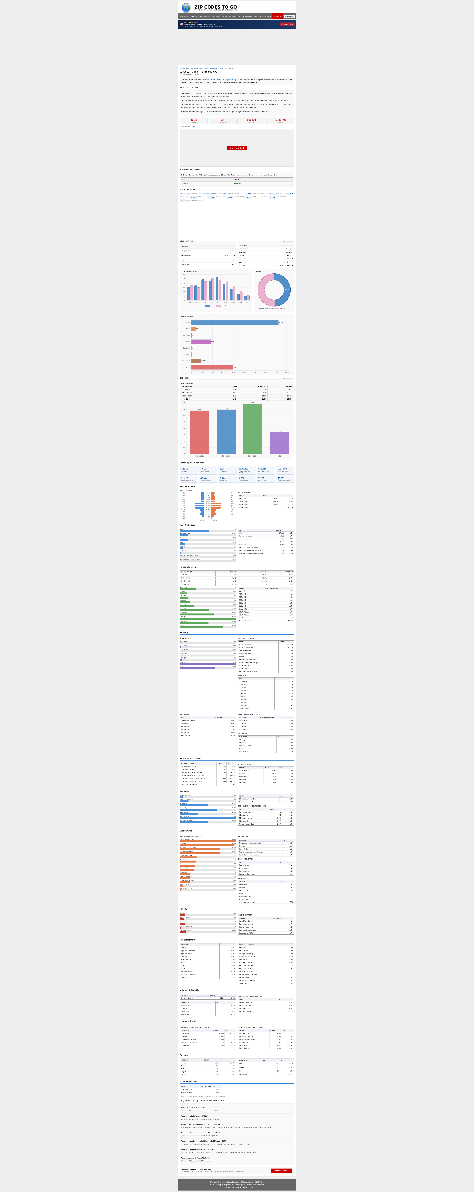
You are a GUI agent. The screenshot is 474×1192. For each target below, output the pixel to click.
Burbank (206, 80)
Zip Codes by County (220, 16)
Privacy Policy (248, 1187)
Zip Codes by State (205, 16)
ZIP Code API (277, 16)
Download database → (281, 1170)
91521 (291, 194)
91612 (249, 194)
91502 (230, 197)
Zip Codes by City (235, 16)
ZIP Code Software (216, 1182)
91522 (212, 197)
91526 (272, 197)
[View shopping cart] (289, 16)
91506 (206, 194)
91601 (183, 194)
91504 (193, 197)
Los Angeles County (229, 80)
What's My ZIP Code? (250, 16)
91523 (272, 194)
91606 (183, 201)
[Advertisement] (237, 47)
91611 (225, 194)
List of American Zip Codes (188, 16)
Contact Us (238, 1187)
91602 (249, 197)
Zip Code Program (227, 1187)
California (213, 80)
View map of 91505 (237, 148)
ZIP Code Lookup (265, 16)
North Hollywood (192, 193)
